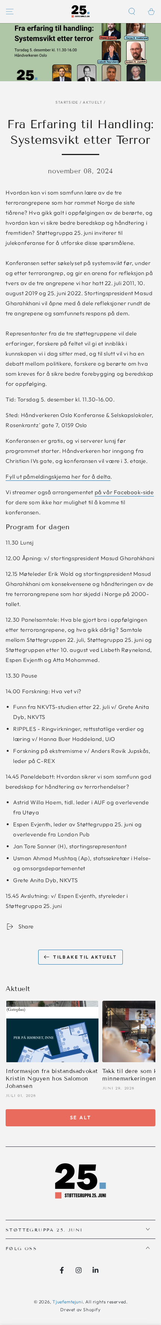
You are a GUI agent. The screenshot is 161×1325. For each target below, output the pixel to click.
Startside (67, 102)
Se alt (80, 1117)
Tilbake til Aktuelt (85, 957)
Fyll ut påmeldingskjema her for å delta (58, 476)
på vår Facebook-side (124, 492)
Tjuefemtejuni (67, 1302)
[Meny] (9, 11)
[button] (132, 11)
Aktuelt (92, 102)
